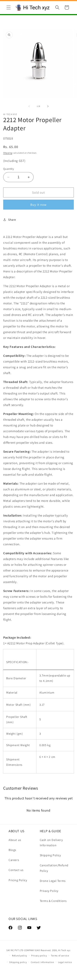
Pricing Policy (18, 880)
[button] (8, 7)
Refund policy (19, 955)
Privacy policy (39, 955)
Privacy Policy (49, 891)
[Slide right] (48, 106)
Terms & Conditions (53, 901)
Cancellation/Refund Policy (54, 867)
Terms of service (60, 955)
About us (15, 840)
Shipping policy (18, 962)
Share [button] (12, 220)
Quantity (8, 169)
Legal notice (65, 962)
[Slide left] (29, 106)
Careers (14, 860)
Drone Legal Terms (53, 881)
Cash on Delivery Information (51, 842)
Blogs (12, 850)
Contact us (16, 870)
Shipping (7, 152)
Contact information (42, 962)
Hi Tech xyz (64, 950)
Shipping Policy (50, 855)
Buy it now (38, 205)
